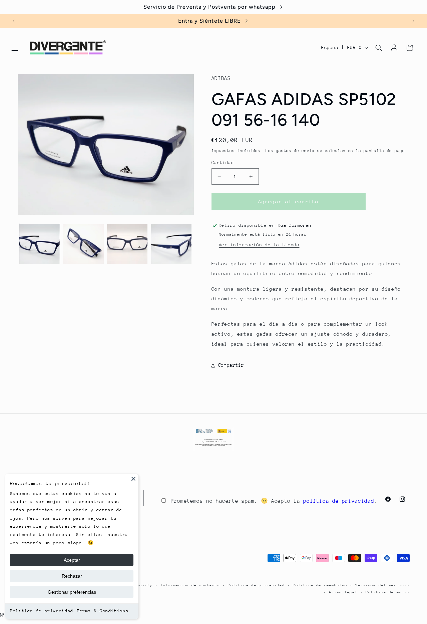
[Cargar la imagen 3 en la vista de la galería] (127, 244)
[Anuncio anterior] (13, 21)
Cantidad (222, 162)
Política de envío (388, 592)
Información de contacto (190, 585)
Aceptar (72, 560)
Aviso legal (343, 592)
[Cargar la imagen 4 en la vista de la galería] (171, 244)
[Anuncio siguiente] (413, 21)
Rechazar (72, 576)
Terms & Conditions (102, 610)
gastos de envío (295, 150)
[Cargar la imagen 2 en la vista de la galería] (83, 244)
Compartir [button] (231, 365)
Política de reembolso (320, 585)
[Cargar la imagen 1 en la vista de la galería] (39, 244)
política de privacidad (338, 501)
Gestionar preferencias (72, 592)
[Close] (133, 479)
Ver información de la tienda (259, 244)
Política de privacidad (41, 610)
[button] (14, 47)
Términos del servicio (382, 585)
